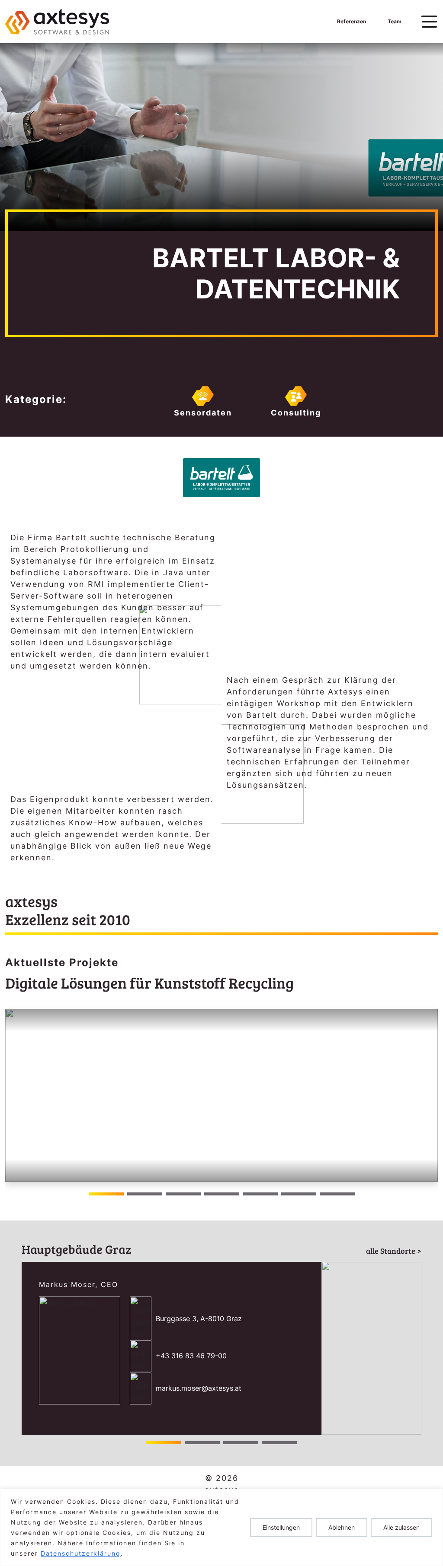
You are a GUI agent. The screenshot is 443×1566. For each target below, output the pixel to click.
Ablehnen (341, 1527)
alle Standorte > (393, 1251)
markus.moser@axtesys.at (198, 1388)
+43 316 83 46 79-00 (191, 1355)
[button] (427, 1095)
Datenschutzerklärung (81, 1553)
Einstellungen (281, 1527)
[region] (221, 1527)
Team (394, 21)
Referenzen (351, 21)
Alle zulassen (401, 1527)
